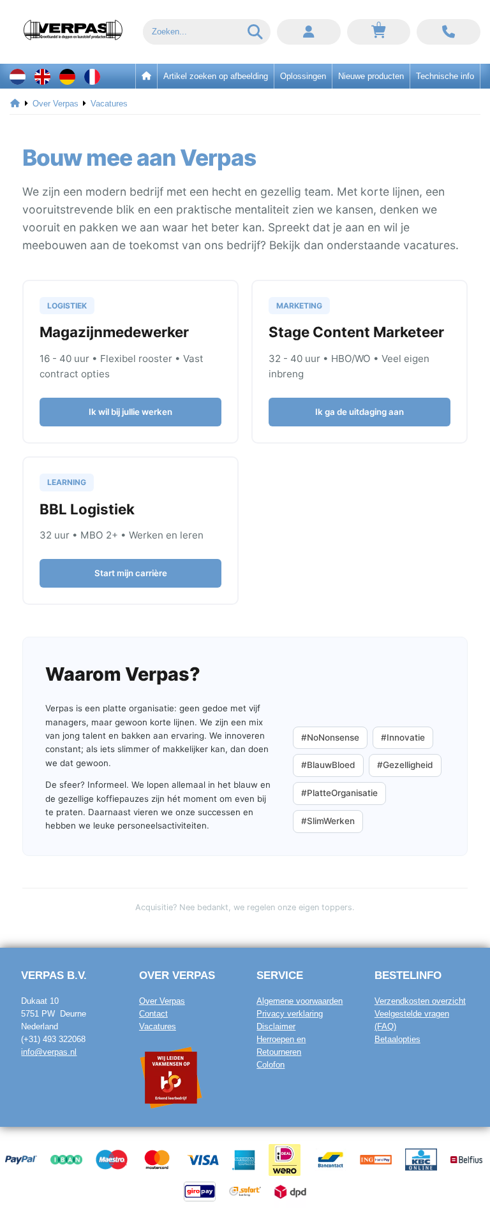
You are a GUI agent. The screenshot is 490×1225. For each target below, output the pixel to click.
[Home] (15, 104)
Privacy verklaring (289, 1013)
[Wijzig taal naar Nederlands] (18, 76)
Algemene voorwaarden (299, 1001)
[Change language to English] (42, 76)
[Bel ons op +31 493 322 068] (448, 32)
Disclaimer (275, 1026)
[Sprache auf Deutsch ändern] (67, 76)
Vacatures (157, 1026)
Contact (153, 1013)
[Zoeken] (256, 32)
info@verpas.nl (49, 1052)
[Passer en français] (92, 76)
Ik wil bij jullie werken (130, 412)
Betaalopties (397, 1039)
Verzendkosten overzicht (420, 1001)
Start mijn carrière (130, 573)
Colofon (270, 1064)
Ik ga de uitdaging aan (359, 412)
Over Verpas (162, 1001)
